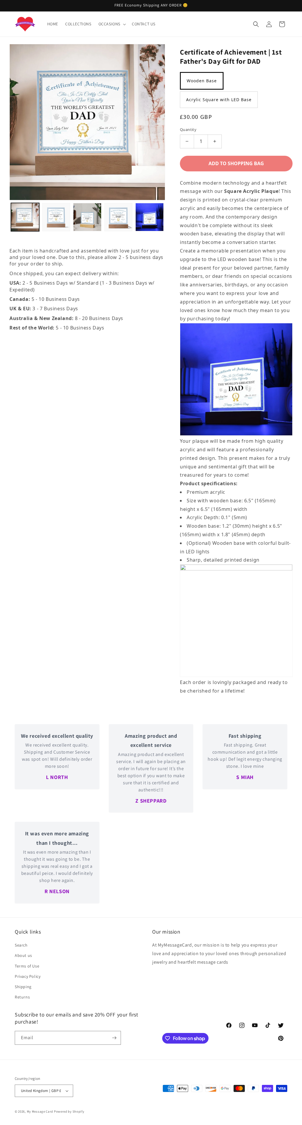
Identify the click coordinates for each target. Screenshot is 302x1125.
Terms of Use (27, 966)
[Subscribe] (114, 1038)
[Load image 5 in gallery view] (149, 217)
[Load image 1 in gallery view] (25, 217)
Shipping (23, 986)
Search (21, 945)
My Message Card (40, 1111)
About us (23, 955)
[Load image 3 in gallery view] (87, 217)
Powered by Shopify (69, 1111)
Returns (22, 997)
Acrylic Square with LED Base (219, 99)
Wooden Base (202, 80)
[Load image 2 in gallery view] (56, 217)
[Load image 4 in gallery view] (118, 217)
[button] (111, 24)
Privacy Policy (27, 976)
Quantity (188, 129)
